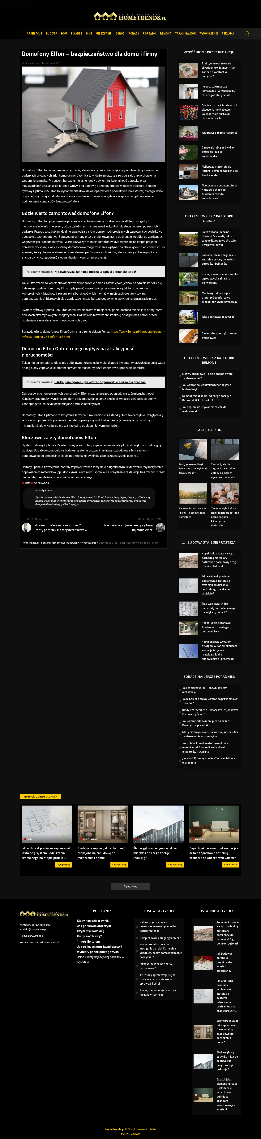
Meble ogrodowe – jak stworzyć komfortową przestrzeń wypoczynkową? (219, 297)
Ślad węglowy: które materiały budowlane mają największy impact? (218, 608)
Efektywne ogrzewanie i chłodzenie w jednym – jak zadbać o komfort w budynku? (218, 70)
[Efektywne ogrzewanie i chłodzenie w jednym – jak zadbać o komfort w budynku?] (188, 70)
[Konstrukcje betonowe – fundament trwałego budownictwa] (188, 628)
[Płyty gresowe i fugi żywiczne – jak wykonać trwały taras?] (193, 449)
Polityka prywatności (31, 935)
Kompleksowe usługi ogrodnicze (160, 938)
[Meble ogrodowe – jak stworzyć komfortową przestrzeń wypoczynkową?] (188, 298)
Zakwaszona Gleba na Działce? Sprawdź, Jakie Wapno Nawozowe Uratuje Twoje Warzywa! (219, 238)
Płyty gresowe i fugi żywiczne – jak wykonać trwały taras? (193, 468)
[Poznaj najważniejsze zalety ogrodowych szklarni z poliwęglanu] (188, 279)
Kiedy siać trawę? (89, 936)
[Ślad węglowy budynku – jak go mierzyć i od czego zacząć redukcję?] (158, 824)
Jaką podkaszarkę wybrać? (219, 316)
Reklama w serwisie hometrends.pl (39, 942)
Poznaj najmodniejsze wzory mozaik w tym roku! (158, 992)
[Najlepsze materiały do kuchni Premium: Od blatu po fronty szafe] (188, 171)
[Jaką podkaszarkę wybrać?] (188, 317)
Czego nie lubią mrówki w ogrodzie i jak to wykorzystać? (218, 151)
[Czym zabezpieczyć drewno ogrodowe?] (188, 336)
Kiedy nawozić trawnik (93, 921)
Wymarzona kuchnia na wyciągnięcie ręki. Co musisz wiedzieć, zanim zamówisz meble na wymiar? (161, 950)
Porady (143, 839)
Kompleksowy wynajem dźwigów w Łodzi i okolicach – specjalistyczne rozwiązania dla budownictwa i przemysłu (219, 650)
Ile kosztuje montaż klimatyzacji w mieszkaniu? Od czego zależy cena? (219, 90)
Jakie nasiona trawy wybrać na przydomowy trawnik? (209, 701)
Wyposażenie (41, 483)
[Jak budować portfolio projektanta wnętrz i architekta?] (203, 963)
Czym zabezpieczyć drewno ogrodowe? (219, 335)
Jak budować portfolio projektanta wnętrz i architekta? (224, 962)
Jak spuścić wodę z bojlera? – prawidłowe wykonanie (208, 760)
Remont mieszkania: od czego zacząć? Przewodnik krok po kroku (206, 398)
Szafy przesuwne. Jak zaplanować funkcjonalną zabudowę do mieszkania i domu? (101, 853)
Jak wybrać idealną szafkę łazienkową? (156, 966)
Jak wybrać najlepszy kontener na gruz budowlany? (206, 387)
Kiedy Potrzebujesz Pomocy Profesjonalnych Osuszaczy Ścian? (210, 712)
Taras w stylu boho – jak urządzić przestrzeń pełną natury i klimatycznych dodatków (225, 516)
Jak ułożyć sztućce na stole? (219, 132)
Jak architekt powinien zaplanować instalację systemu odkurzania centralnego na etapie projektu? (216, 585)
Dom (27, 483)
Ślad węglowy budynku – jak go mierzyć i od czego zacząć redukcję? (155, 853)
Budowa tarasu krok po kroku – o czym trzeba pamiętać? (193, 512)
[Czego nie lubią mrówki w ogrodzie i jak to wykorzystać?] (188, 152)
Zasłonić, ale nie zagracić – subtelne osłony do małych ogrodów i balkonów (219, 259)
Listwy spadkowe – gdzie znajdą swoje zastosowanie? (207, 376)
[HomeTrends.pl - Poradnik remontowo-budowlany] (131, 17)
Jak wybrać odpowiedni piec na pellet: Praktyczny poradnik (206, 723)
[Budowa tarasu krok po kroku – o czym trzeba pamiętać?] (193, 493)
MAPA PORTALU (130, 1133)
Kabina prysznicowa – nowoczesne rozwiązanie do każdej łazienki (158, 926)
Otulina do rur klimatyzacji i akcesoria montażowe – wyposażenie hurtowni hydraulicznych (219, 111)
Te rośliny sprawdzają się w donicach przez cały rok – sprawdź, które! (157, 979)
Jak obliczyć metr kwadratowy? (99, 947)
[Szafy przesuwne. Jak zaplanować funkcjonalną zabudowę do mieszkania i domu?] (103, 824)
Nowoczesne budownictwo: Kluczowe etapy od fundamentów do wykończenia (219, 192)
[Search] (247, 33)
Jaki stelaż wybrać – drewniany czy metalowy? (204, 690)
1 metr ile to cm (88, 941)
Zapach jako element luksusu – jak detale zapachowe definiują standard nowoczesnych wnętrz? (213, 853)
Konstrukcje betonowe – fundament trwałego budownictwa (217, 627)
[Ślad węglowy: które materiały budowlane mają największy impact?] (188, 609)
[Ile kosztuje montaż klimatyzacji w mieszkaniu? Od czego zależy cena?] (188, 91)
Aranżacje (200, 839)
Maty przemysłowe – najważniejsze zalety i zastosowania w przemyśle (210, 734)
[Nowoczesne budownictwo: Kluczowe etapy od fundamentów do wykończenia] (188, 192)
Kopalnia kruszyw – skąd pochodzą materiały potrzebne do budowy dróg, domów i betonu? (219, 560)
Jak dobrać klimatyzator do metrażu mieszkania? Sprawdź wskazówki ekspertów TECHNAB (205, 747)
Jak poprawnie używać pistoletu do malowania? (204, 409)
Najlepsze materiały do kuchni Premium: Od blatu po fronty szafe (220, 170)
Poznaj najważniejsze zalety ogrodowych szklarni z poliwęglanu (220, 278)
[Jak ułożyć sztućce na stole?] (188, 133)
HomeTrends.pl (114, 1129)
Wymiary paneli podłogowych (98, 952)
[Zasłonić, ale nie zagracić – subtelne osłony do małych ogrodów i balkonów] (188, 260)
